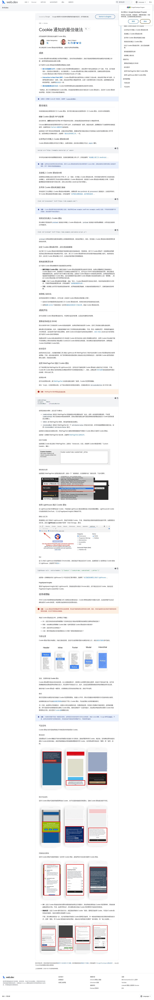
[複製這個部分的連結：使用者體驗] (51, 594)
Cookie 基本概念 (71, 99)
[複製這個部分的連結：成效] (44, 53)
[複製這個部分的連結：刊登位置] (47, 636)
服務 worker (49, 305)
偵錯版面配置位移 (76, 283)
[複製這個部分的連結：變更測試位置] (49, 470)
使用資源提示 (57, 166)
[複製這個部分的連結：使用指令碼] (47, 377)
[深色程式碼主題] (115, 148)
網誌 (63, 2)
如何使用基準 (53, 2)
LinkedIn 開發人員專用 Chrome (130, 985)
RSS (123, 988)
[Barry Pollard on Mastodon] (74, 43)
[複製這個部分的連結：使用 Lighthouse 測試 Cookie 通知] (68, 505)
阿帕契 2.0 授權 (84, 963)
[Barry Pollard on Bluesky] (77, 43)
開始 (145, 21)
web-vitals (97, 332)
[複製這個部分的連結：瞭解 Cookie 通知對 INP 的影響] (65, 117)
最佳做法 (58, 82)
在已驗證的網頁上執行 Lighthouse (95, 577)
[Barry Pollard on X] (69, 43)
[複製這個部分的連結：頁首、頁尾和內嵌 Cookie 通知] (60, 678)
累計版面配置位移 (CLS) (50, 86)
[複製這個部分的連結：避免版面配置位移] (54, 262)
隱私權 (8, 996)
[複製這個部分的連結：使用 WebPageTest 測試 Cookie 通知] (70, 363)
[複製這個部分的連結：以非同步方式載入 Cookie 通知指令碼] (70, 139)
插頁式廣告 (100, 640)
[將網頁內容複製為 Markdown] (86, 28)
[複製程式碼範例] (117, 148)
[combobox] (124, 2)
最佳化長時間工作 (70, 133)
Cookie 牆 (58, 710)
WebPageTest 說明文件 (76, 435)
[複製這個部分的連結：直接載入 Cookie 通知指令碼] (63, 173)
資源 (26, 2)
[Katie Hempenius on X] (47, 43)
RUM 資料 (100, 370)
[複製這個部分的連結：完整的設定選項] (50, 853)
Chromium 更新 (94, 982)
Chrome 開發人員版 (95, 979)
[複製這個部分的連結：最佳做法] (49, 106)
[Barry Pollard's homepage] (80, 43)
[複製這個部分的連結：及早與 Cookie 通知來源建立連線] (66, 187)
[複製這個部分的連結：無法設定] (46, 735)
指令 (58, 563)
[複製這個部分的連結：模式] (43, 694)
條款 (3, 996)
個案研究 (70, 2)
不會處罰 (109, 717)
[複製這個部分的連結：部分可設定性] (49, 797)
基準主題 (43, 2)
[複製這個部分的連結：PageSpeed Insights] (53, 583)
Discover (33, 2)
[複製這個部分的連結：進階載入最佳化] (53, 294)
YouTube (124, 982)
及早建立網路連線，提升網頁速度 (82, 194)
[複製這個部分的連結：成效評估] (49, 310)
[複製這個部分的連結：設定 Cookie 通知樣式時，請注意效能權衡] (74, 247)
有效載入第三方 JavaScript (97, 157)
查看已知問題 (62, 982)
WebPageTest (58, 381)
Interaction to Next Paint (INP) (53, 77)
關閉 (133, 21)
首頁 (40, 23)
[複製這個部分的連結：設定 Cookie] (48, 440)
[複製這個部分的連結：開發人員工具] (49, 517)
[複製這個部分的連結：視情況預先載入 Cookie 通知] (63, 218)
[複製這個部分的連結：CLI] (42, 557)
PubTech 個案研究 (56, 127)
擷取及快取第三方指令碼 (74, 305)
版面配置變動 (57, 701)
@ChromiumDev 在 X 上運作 (130, 979)
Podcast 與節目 (94, 988)
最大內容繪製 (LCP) (49, 69)
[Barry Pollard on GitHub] (72, 43)
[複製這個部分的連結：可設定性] (47, 726)
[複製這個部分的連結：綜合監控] (47, 349)
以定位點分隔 (61, 392)
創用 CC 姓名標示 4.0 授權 (64, 963)
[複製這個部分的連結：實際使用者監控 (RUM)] (58, 321)
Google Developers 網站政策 (104, 963)
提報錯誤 (60, 979)
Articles (5, 8)
